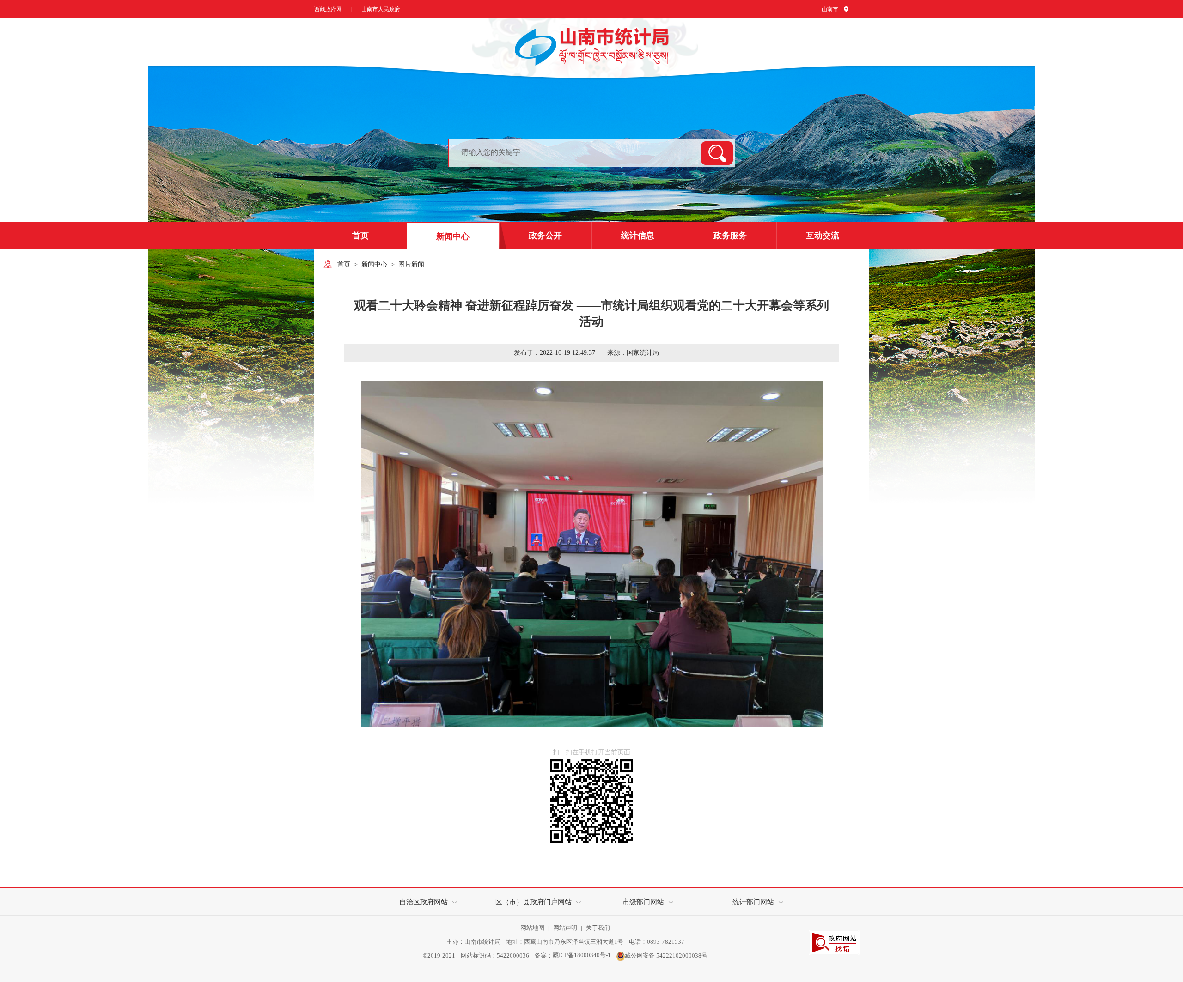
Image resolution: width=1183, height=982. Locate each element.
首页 (360, 235)
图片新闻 (411, 264)
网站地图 (533, 927)
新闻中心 (453, 236)
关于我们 (598, 927)
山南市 (830, 9)
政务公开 (545, 235)
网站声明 (566, 927)
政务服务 (730, 235)
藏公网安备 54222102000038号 (666, 955)
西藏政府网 (328, 9)
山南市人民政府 (380, 9)
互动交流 (822, 235)
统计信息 (637, 235)
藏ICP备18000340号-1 (582, 955)
